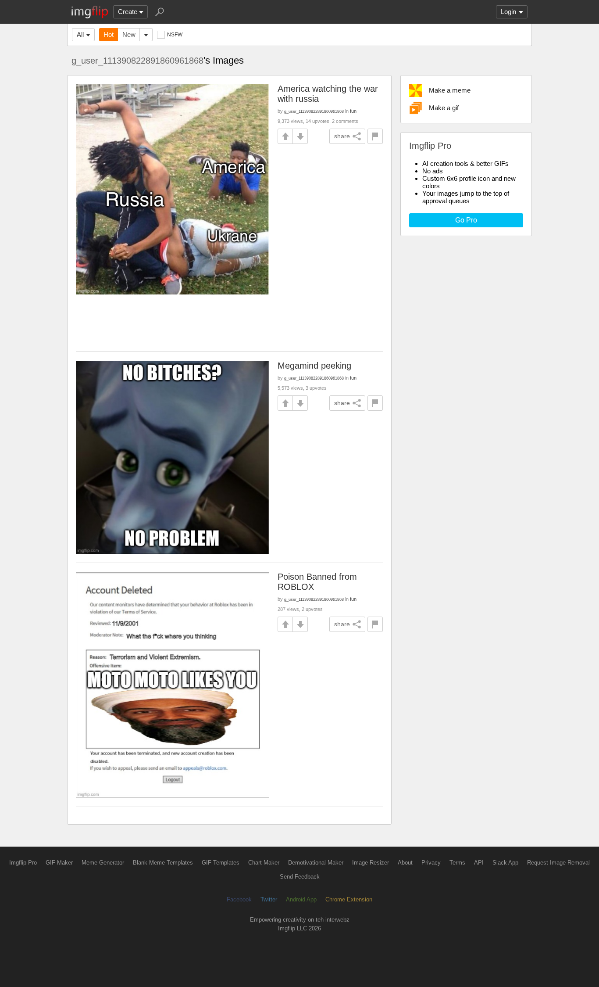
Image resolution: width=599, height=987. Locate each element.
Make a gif (444, 107)
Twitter (268, 899)
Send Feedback (300, 876)
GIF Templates (220, 862)
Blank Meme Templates (163, 862)
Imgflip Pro (23, 862)
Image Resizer (370, 862)
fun (353, 111)
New (128, 34)
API (479, 862)
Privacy (431, 862)
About (405, 862)
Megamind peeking (314, 365)
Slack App (505, 862)
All (80, 34)
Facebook (239, 899)
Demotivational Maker (315, 862)
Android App (301, 899)
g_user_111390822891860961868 (137, 60)
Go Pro (466, 220)
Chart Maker (263, 862)
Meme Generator (103, 862)
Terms (457, 862)
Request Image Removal (558, 862)
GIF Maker (59, 862)
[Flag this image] (375, 136)
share (342, 136)
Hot (108, 34)
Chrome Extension (348, 899)
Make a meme (450, 90)
